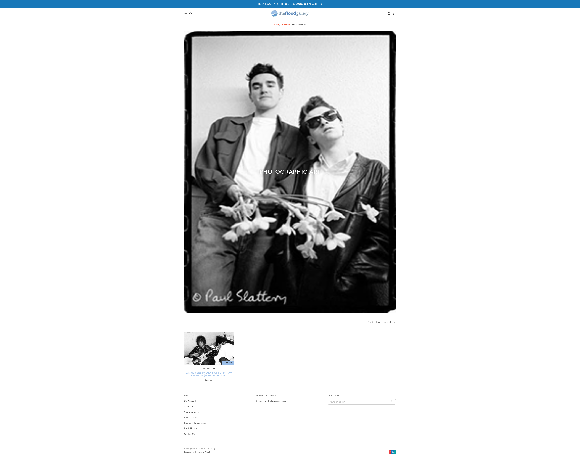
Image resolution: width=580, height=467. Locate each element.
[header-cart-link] (393, 13)
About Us (188, 406)
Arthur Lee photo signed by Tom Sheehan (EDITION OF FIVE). (209, 374)
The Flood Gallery (207, 448)
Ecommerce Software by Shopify (197, 452)
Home (276, 24)
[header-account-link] (388, 13)
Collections (285, 24)
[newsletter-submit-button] (392, 401)
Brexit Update (190, 428)
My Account (190, 401)
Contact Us (189, 434)
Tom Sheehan (209, 369)
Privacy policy (191, 417)
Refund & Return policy (195, 423)
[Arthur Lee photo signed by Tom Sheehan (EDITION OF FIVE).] (209, 348)
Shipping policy (192, 412)
